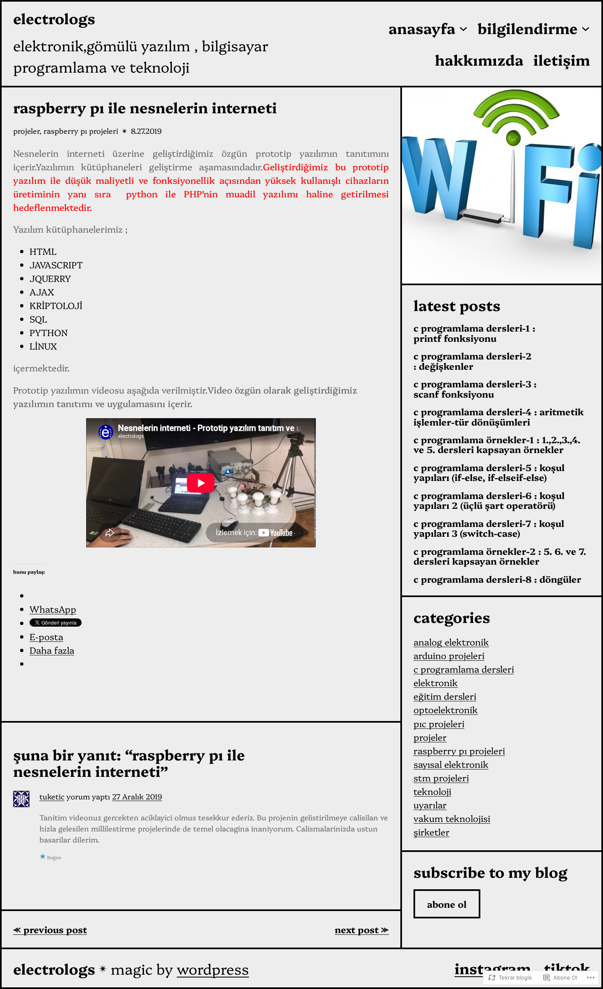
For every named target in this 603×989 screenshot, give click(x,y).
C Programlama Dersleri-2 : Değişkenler (472, 361)
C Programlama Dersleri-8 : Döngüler (497, 579)
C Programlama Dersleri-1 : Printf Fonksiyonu (474, 333)
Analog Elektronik (451, 641)
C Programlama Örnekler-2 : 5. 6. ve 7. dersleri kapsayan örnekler (499, 556)
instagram (493, 968)
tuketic (51, 796)
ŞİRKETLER (431, 831)
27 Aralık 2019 (137, 796)
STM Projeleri (441, 777)
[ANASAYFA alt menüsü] (463, 28)
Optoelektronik (445, 709)
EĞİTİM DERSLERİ (444, 695)
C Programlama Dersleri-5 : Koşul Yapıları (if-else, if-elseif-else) (488, 472)
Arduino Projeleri (448, 655)
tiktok (567, 968)
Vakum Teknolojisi (451, 818)
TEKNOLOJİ (432, 791)
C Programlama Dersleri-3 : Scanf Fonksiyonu (475, 389)
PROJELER (26, 131)
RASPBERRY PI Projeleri (80, 131)
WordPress (213, 968)
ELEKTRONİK (435, 682)
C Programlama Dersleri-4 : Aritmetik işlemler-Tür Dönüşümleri (498, 417)
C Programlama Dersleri (463, 668)
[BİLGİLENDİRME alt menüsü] (585, 28)
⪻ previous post (50, 929)
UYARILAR (430, 804)
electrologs (54, 18)
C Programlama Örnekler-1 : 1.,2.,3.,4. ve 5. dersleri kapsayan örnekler (496, 445)
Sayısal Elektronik (451, 764)
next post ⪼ (362, 929)
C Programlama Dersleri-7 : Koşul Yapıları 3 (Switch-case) (488, 528)
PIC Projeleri (438, 723)
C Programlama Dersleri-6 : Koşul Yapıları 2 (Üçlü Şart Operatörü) (488, 500)
